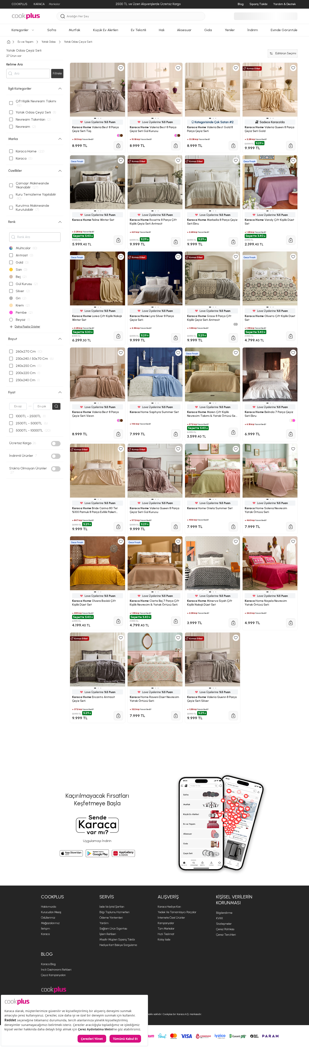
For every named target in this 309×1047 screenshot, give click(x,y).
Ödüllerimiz (48, 917)
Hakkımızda (48, 906)
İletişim (45, 928)
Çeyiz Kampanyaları (53, 975)
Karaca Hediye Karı (169, 906)
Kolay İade (164, 939)
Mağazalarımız (50, 923)
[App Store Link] (71, 853)
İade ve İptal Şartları (111, 906)
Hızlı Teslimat (166, 934)
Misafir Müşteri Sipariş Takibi (117, 939)
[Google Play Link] (97, 853)
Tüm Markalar (166, 928)
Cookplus (52, 897)
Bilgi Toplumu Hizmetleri (114, 912)
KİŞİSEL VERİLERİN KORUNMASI (234, 900)
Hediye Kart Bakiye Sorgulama (118, 945)
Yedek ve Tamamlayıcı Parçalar (177, 912)
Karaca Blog (48, 964)
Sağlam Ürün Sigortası (113, 928)
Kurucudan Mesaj (51, 912)
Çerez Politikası (225, 929)
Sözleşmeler (224, 924)
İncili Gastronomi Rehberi (56, 969)
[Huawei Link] (123, 853)
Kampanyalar (166, 923)
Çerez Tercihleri (226, 934)
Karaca (45, 934)
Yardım (103, 923)
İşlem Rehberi (107, 934)
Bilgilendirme (224, 913)
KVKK (219, 918)
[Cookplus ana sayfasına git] (53, 989)
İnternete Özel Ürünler (171, 917)
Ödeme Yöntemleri (111, 917)
